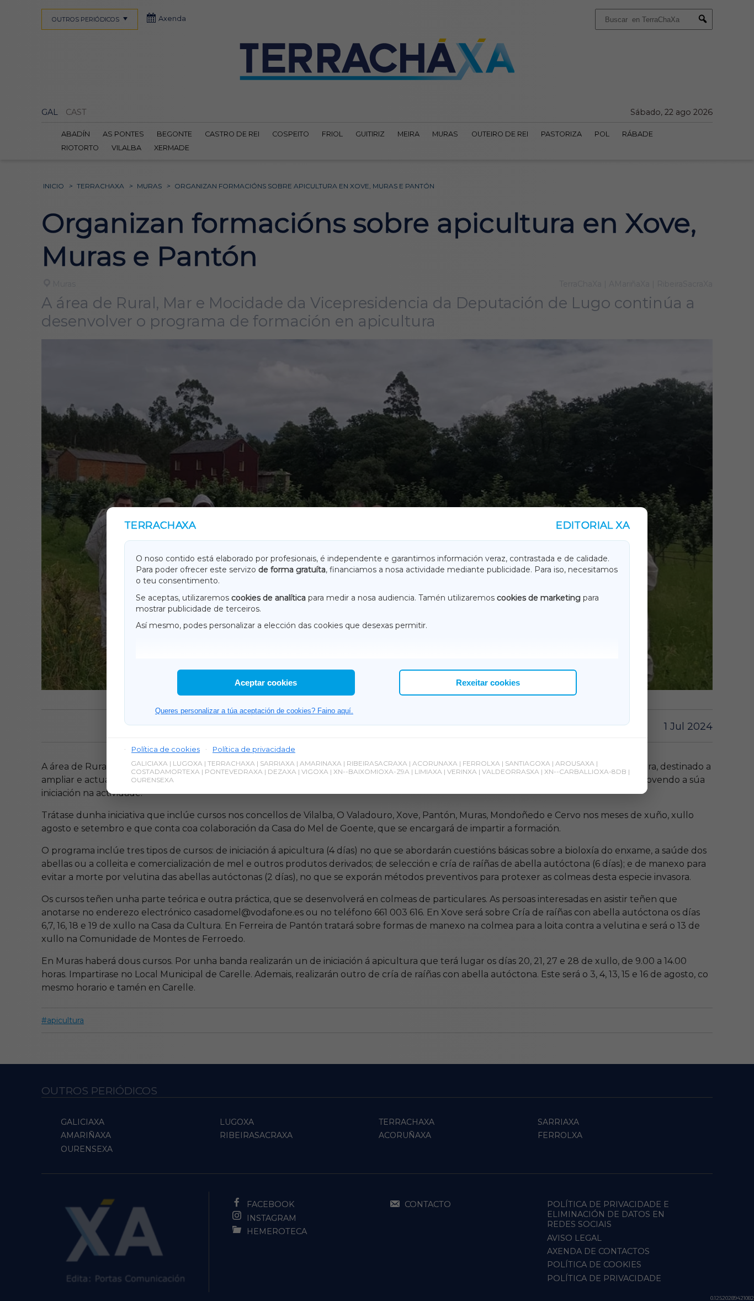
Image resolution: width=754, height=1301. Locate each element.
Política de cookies (165, 749)
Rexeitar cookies (488, 682)
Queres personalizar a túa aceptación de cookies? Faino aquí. (254, 711)
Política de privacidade (254, 749)
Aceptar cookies (266, 682)
